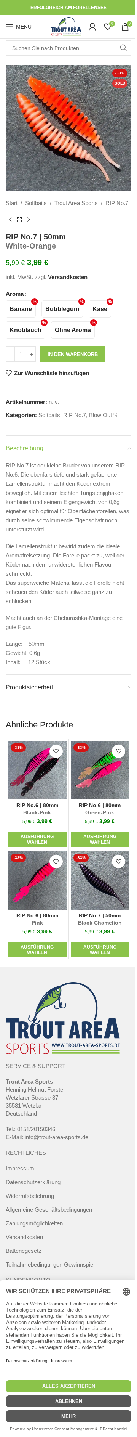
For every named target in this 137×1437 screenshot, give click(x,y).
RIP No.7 (116, 203)
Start (12, 203)
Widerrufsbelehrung (30, 1196)
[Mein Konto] (92, 26)
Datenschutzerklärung (33, 1182)
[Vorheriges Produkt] (10, 220)
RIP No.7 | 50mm (100, 919)
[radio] (21, 309)
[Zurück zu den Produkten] (19, 220)
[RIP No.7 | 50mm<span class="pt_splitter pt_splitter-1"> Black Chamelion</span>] (100, 880)
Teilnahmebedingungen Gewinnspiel (50, 1264)
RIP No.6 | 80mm (37, 809)
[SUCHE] (123, 48)
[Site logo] (66, 26)
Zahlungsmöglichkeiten (34, 1223)
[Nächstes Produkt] (28, 220)
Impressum (20, 1168)
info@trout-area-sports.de (56, 1137)
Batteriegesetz (23, 1251)
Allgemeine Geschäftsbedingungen (49, 1209)
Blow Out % (103, 415)
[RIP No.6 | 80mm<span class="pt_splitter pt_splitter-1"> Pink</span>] (37, 880)
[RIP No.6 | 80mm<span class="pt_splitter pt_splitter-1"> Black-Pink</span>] (37, 770)
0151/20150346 (36, 1129)
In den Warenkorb (73, 354)
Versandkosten (68, 277)
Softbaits (36, 203)
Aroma (15, 294)
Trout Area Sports (76, 203)
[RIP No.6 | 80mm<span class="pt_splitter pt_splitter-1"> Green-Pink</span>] (100, 770)
